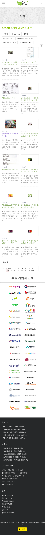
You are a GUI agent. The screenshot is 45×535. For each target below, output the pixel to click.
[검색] (42, 3)
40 (11, 270)
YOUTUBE (8, 504)
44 (25, 270)
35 (22, 268)
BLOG (6, 510)
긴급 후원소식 (8, 38)
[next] (37, 268)
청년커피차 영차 (26, 42)
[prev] (3, 268)
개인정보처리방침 (34, 522)
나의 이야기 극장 (9, 42)
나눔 (22, 15)
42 (18, 270)
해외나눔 (27, 34)
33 (15, 268)
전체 (6, 34)
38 (32, 268)
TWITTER (8, 498)
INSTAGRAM (9, 501)
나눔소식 (16, 34)
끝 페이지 (31, 270)
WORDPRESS (9, 513)
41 (15, 270)
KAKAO (7, 507)
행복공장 (22, 3)
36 (25, 268)
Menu (4, 3)
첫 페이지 (8, 268)
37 (29, 268)
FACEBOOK (8, 495)
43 (21, 270)
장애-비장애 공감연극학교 (26, 38)
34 (18, 268)
